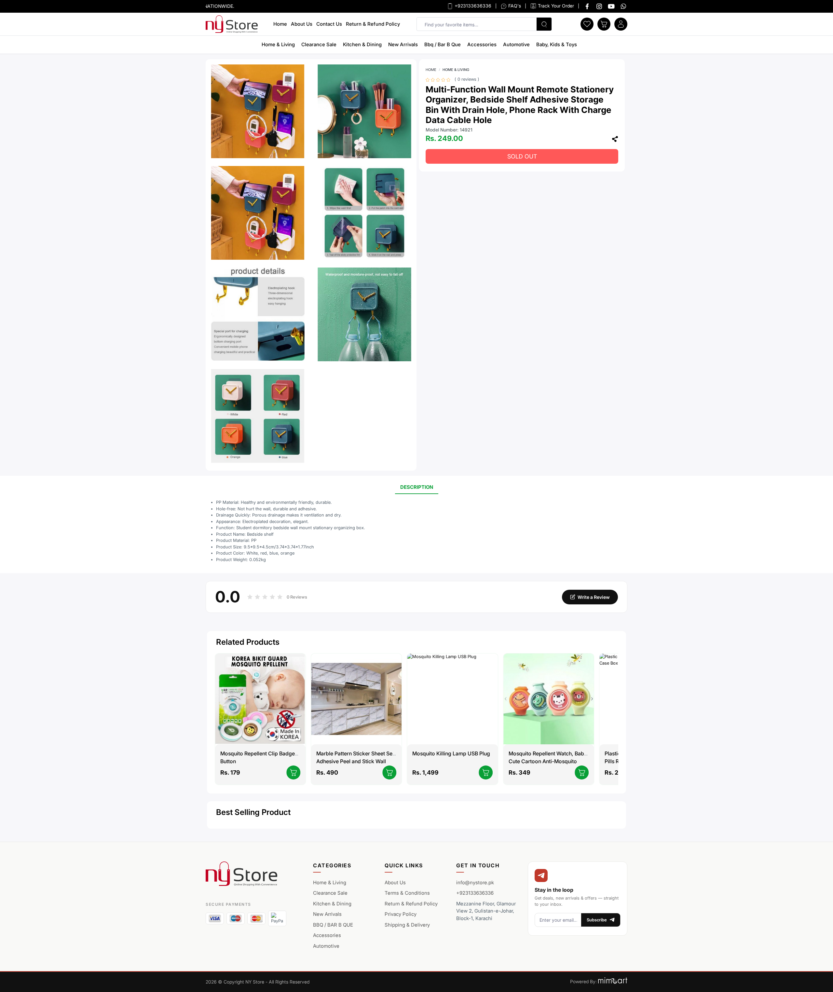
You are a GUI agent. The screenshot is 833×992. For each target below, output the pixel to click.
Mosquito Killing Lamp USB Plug (451, 753)
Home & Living (278, 44)
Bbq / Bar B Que (442, 44)
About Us (301, 24)
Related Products (248, 642)
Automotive (516, 44)
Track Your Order (555, 5)
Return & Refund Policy (373, 24)
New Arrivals (403, 44)
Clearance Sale (318, 44)
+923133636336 (472, 5)
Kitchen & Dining (362, 44)
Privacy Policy (400, 914)
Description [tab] (416, 487)
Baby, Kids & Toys (556, 44)
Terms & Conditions (407, 893)
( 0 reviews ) (467, 79)
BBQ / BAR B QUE (333, 925)
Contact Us (329, 24)
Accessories (482, 44)
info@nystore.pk (475, 882)
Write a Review (594, 597)
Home (280, 24)
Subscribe (597, 919)
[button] (587, 23)
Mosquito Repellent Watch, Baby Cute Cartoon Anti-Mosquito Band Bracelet (548, 761)
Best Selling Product (253, 812)
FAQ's (514, 5)
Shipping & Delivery (407, 925)
